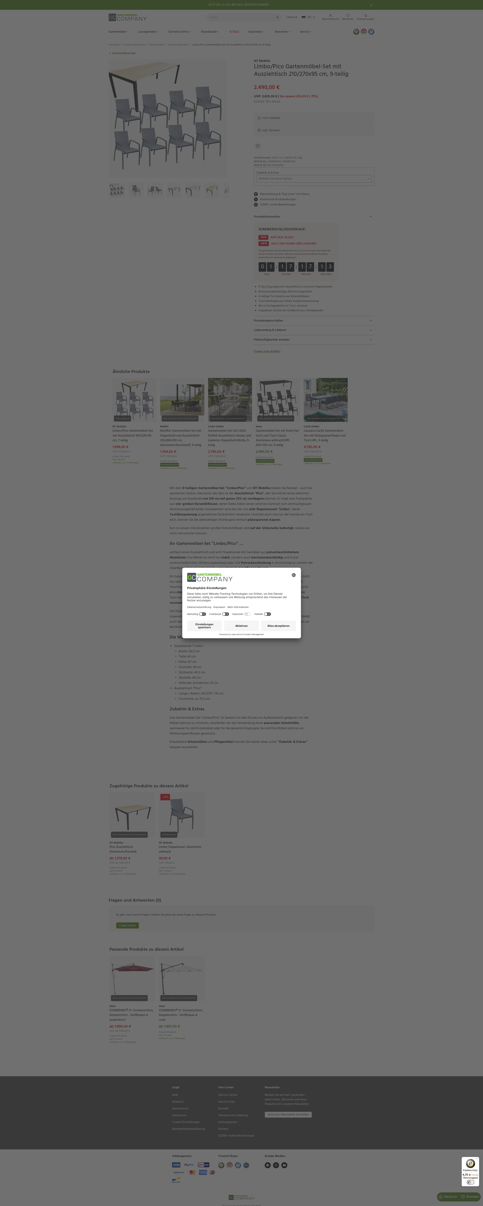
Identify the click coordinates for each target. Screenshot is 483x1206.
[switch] (470, 1182)
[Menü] (477, 1159)
